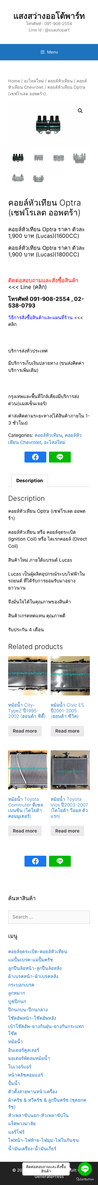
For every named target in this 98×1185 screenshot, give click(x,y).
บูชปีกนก (17, 1001)
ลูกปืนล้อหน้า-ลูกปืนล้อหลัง (35, 968)
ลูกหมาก (16, 993)
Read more (25, 731)
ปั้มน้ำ (14, 1083)
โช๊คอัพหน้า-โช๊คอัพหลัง (32, 1018)
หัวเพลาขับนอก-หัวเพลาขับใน (38, 1115)
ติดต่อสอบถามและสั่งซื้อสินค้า (43, 280)
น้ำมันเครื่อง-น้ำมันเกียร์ (32, 1148)
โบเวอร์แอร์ (19, 1067)
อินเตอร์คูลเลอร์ (23, 1050)
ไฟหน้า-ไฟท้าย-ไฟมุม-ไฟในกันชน (43, 1140)
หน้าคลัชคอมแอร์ (25, 1075)
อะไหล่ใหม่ (34, 81)
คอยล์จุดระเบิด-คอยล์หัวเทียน (37, 951)
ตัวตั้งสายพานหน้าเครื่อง (32, 1091)
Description (29, 480)
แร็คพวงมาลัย (22, 1123)
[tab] (29, 481)
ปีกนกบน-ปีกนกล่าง (28, 1009)
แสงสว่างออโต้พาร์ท (49, 16)
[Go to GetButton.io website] (85, 1179)
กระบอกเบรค (21, 985)
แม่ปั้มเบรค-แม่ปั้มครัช (30, 959)
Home (14, 81)
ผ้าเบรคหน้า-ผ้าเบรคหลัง (33, 976)
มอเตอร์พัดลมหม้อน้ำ (29, 1058)
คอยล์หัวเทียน (60, 81)
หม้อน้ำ (15, 1041)
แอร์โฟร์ (16, 1132)
